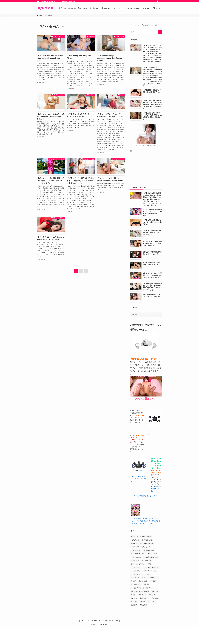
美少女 (152, 601)
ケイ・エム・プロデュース (141, 564)
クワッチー (146, 560)
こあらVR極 (148, 550)
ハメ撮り (135, 571)
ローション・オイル (150, 577)
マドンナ (135, 577)
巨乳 (155, 591)
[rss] (157, 1)
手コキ (142, 595)
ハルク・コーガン (149, 571)
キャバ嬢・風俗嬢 (151, 557)
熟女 (143, 598)
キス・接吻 (136, 557)
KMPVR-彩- (147, 540)
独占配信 (153, 598)
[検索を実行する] (160, 32)
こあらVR (135, 550)
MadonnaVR (136, 543)
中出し (143, 581)
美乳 (143, 601)
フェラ (146, 574)
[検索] (160, 1)
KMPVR (135, 540)
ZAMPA (135, 547)
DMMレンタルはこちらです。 (156, 489)
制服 (146, 584)
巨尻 (134, 595)
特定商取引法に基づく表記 (110, 620)
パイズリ (135, 574)
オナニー (152, 554)
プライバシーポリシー (93, 620)
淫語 (152, 595)
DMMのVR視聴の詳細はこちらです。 (146, 496)
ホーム (83, 620)
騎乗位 (143, 605)
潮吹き (134, 598)
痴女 (134, 601)
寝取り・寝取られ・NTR (140, 591)
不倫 (134, 581)
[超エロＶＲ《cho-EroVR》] (45, 8)
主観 (153, 581)
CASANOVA (145, 536)
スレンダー (136, 567)
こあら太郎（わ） (138, 554)
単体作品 (136, 588)
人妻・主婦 (136, 584)
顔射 (134, 605)
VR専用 (148, 543)
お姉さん (145, 547)
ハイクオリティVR (151, 567)
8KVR (134, 536)
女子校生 (147, 588)
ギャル (135, 560)
